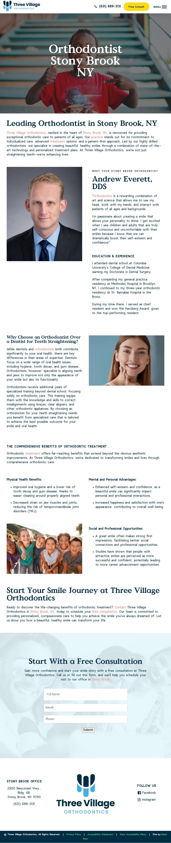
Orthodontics (102, 196)
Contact (120, 607)
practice (97, 137)
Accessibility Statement (100, 834)
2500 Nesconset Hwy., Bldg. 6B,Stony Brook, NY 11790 (24, 793)
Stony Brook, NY (95, 133)
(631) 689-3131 (109, 6)
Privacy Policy (74, 834)
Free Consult (136, 7)
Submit (88, 730)
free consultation (104, 612)
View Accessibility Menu (133, 834)
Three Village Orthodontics (26, 133)
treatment (57, 141)
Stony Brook (101, 679)
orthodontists (44, 349)
